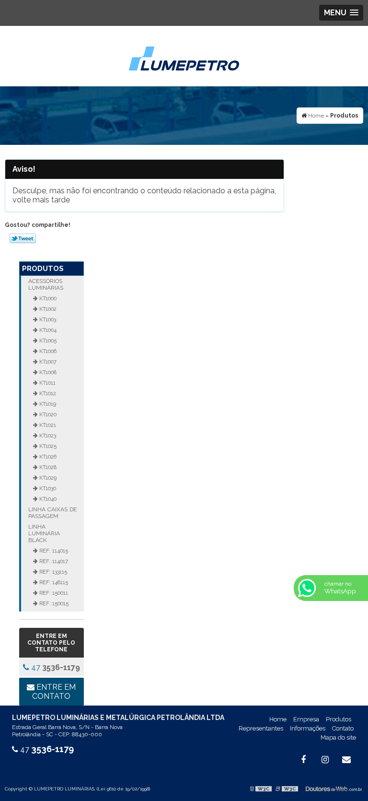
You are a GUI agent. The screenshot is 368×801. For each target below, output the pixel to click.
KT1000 (47, 298)
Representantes (261, 728)
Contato (343, 728)
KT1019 (47, 403)
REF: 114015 (53, 550)
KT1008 (47, 372)
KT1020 (47, 414)
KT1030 (47, 488)
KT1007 (47, 361)
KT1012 (47, 393)
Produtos (43, 268)
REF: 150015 (53, 603)
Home (278, 719)
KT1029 (47, 477)
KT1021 (47, 425)
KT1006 (47, 351)
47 (54, 667)
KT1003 (47, 319)
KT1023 (47, 435)
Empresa (306, 719)
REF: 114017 (53, 561)
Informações (307, 728)
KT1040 (47, 498)
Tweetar (23, 238)
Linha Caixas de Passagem (52, 512)
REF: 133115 (52, 571)
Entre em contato (54, 692)
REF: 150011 (53, 592)
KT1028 (47, 467)
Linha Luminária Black (44, 533)
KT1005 (47, 340)
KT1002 (47, 309)
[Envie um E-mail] (346, 759)
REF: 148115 (53, 582)
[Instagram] (324, 759)
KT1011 (47, 382)
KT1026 (47, 456)
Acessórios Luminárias (45, 284)
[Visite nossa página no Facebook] (303, 759)
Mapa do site (338, 737)
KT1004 (47, 330)
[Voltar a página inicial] (184, 55)
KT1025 (47, 446)
